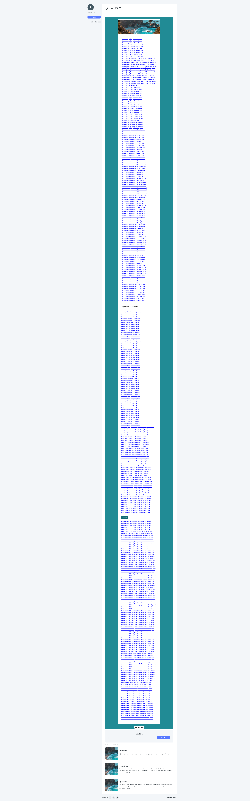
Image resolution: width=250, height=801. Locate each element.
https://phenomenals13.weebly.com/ (146, 543)
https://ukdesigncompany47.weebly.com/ (133, 170)
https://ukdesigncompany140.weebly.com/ (130, 320)
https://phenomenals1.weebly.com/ (144, 531)
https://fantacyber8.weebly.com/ (143, 477)
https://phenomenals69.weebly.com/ (129, 632)
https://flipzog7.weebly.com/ (141, 433)
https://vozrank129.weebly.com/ (143, 502)
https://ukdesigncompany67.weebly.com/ (130, 400)
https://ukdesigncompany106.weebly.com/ (130, 342)
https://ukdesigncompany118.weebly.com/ (130, 423)
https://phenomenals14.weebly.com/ (129, 545)
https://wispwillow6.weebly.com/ (144, 686)
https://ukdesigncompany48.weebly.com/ (133, 172)
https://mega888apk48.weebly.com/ (132, 91)
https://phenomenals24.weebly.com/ (129, 554)
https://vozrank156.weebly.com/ (128, 527)
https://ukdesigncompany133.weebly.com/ (130, 365)
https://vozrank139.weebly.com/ (143, 512)
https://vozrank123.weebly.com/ (143, 496)
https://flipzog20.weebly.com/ (128, 446)
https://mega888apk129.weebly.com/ (132, 124)
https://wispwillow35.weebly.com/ (129, 715)
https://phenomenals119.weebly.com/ (129, 680)
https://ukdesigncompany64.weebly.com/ (130, 326)
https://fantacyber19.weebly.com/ (128, 489)
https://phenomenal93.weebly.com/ (129, 655)
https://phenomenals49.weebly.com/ (129, 593)
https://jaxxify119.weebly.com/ (147, 60)
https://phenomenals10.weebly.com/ (129, 541)
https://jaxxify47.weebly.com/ (147, 68)
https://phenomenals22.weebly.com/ (129, 552)
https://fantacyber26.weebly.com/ (144, 491)
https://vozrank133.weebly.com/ (143, 506)
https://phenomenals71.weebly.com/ (129, 634)
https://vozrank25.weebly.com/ (128, 475)
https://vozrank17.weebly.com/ (142, 462)
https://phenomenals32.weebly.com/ (129, 572)
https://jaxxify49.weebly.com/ (147, 70)
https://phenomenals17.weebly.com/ (146, 547)
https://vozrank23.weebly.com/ (128, 473)
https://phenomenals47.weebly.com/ (129, 591)
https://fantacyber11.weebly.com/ (128, 481)
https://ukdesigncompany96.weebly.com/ (133, 197)
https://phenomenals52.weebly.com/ (146, 614)
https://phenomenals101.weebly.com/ (129, 663)
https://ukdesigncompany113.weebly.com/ (133, 288)
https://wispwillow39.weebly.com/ (129, 719)
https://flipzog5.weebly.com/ (141, 431)
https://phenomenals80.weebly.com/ (146, 641)
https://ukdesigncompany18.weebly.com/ (133, 221)
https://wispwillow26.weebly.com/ (145, 705)
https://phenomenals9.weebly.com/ (145, 539)
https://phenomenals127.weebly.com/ (147, 566)
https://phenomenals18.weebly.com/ (129, 548)
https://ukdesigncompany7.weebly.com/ (133, 141)
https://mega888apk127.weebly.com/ (132, 120)
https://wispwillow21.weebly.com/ (129, 701)
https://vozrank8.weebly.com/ (128, 454)
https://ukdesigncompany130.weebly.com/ (134, 244)
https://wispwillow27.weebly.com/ (129, 707)
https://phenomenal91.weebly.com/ (129, 653)
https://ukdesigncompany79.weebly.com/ (133, 259)
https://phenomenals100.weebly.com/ (146, 661)
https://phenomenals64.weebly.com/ (146, 626)
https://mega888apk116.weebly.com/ (132, 46)
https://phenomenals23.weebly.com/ (146, 552)
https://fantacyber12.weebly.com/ (144, 481)
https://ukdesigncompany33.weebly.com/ (130, 355)
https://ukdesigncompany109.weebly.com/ (130, 347)
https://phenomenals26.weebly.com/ (146, 560)
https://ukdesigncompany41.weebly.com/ (130, 380)
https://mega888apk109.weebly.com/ (132, 116)
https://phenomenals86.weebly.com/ (146, 647)
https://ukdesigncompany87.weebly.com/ (133, 277)
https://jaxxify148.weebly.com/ (147, 64)
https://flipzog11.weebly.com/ (142, 436)
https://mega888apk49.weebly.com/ (132, 93)
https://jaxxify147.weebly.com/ (130, 64)
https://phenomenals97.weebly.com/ (129, 659)
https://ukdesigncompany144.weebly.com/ (130, 396)
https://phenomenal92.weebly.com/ (145, 653)
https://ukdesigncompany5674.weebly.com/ (134, 191)
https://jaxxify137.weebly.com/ (130, 83)
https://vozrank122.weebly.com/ (128, 496)
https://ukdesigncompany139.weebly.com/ (130, 318)
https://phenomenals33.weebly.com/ (146, 572)
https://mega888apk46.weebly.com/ (132, 87)
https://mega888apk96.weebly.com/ (132, 106)
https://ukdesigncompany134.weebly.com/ (130, 367)
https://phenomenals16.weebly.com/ (129, 547)
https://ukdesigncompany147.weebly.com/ (134, 180)
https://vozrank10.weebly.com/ (128, 456)
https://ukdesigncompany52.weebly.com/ (133, 248)
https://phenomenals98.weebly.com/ (146, 659)
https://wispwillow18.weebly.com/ (145, 697)
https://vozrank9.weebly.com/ (141, 454)
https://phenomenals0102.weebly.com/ (147, 663)
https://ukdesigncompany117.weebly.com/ (130, 421)
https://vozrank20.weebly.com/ (128, 465)
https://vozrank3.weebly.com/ (141, 448)
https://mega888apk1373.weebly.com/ (132, 56)
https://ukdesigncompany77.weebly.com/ (133, 255)
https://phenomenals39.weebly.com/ (129, 583)
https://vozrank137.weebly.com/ (143, 510)
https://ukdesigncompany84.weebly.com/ (130, 338)
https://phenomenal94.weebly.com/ (145, 655)
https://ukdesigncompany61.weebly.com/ (130, 378)
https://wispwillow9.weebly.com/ (128, 690)
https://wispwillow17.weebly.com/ (129, 697)
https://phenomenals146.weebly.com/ (129, 595)
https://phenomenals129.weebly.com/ (147, 568)
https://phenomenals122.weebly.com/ (147, 556)
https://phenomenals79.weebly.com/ (129, 641)
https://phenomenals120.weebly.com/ (147, 680)
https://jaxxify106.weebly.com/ (130, 77)
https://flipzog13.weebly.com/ (142, 438)
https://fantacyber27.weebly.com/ (128, 493)
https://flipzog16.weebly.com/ (128, 442)
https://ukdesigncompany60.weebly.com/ (130, 376)
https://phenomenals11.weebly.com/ (146, 541)
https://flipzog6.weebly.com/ (127, 433)
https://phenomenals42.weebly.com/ (129, 601)
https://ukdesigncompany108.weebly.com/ (130, 345)
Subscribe (94, 17)
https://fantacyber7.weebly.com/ (128, 477)
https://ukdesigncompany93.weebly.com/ (130, 413)
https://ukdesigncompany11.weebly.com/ (133, 207)
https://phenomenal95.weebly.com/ (129, 657)
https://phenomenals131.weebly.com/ (129, 576)
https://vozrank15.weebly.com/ (142, 460)
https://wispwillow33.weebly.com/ (129, 713)
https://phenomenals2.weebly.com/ (129, 533)
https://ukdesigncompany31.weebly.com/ (130, 351)
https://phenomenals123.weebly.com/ (129, 558)
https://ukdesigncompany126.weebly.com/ (134, 236)
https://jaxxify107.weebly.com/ (147, 77)
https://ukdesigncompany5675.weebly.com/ (134, 193)
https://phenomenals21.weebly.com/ (146, 550)
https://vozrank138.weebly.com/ (128, 512)
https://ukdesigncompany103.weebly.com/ (134, 269)
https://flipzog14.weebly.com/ (128, 440)
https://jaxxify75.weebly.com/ (147, 75)
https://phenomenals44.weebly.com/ (129, 603)
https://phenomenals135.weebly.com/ (129, 579)
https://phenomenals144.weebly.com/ (147, 606)
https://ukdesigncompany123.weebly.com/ (134, 163)
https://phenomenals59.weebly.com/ (129, 622)
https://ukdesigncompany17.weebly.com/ (133, 219)
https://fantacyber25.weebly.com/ (128, 491)
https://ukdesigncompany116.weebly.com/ (130, 419)
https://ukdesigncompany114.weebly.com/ (133, 290)
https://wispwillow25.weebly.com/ (129, 705)
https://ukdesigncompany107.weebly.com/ (130, 343)
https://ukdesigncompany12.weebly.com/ (133, 209)
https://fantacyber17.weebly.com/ (128, 487)
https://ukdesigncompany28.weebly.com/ (133, 230)
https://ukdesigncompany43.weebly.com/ (130, 384)
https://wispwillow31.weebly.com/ (129, 711)
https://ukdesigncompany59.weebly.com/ (130, 374)
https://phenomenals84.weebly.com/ (146, 645)
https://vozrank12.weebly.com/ (128, 458)
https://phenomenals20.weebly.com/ (129, 550)
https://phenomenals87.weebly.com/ (129, 649)
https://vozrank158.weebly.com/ (128, 529)
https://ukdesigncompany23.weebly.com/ (133, 153)
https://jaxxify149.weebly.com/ (130, 66)
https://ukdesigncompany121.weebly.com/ (133, 159)
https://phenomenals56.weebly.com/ (146, 618)
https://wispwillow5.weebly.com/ (128, 686)
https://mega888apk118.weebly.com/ (132, 50)
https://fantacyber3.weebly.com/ (143, 467)
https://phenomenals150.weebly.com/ (129, 599)
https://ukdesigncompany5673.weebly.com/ (134, 190)
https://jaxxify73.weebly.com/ (147, 74)
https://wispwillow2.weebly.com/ (144, 682)
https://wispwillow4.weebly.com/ (144, 684)
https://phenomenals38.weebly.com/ (146, 581)
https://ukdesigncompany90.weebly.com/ (133, 283)
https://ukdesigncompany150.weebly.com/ (134, 186)
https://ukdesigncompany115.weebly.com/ (133, 292)
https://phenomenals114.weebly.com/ (147, 674)
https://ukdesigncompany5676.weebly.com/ (134, 195)
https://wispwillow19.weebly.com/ (129, 699)
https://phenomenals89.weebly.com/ (129, 651)
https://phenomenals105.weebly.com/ (129, 666)
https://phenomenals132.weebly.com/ (147, 576)
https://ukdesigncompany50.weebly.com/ (133, 176)
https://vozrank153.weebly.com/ (143, 523)
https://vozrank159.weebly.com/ (143, 529)
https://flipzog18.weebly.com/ (128, 444)
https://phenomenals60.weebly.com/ (146, 622)
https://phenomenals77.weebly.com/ (129, 639)
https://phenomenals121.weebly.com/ (129, 556)
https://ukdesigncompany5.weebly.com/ (133, 137)
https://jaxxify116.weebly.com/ (130, 58)
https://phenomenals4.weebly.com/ (129, 535)
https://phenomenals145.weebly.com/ (129, 608)
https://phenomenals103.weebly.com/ (129, 665)
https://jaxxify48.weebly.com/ (130, 70)
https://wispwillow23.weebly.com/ (129, 703)
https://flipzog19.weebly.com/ (142, 444)
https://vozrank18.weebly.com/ (128, 463)
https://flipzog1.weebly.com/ (147, 427)
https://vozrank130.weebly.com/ (128, 504)
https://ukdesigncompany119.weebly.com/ (130, 425)
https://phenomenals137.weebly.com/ (147, 585)
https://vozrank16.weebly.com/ (128, 462)
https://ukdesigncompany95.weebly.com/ (130, 417)
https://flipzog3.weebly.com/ (141, 429)
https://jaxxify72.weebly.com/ (130, 74)
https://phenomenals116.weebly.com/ (147, 676)
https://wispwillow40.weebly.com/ (145, 719)
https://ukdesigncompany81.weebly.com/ (133, 263)
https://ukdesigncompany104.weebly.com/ (134, 271)
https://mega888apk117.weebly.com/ (132, 48)
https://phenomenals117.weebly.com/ (129, 678)
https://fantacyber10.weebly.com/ (143, 479)
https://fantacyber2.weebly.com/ (128, 467)
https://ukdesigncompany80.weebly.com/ (133, 261)
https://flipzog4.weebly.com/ (127, 431)
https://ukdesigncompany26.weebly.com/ (133, 226)
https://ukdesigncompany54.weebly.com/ (133, 251)
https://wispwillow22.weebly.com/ (145, 701)
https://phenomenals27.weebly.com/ (129, 562)
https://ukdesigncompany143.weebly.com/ (130, 394)
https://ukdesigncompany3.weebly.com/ (133, 133)
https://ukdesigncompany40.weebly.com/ (130, 311)
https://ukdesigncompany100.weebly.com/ (134, 205)
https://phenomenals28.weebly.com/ (146, 562)
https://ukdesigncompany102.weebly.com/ (134, 267)
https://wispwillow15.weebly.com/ (129, 696)
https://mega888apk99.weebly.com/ (132, 112)
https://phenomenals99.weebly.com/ (129, 661)
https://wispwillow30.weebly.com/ (145, 709)
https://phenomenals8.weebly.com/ (129, 539)
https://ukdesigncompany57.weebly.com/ (130, 371)
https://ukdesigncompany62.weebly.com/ (130, 322)
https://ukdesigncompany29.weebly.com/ (133, 232)
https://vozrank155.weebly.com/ (143, 525)
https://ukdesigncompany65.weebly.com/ (130, 328)
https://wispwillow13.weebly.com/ (129, 694)
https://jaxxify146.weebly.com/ (147, 62)
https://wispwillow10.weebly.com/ (144, 690)
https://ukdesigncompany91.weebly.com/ (130, 409)
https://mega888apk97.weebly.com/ (132, 108)
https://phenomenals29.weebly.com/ (129, 564)
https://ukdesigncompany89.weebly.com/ (133, 281)
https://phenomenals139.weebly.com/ (147, 587)
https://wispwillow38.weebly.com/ (145, 717)
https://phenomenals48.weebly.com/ (146, 591)
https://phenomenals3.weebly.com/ (145, 533)
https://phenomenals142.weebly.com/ (147, 605)
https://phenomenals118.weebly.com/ (147, 678)
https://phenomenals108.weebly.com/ (147, 668)
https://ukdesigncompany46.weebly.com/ (133, 168)
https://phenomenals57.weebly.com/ (129, 620)
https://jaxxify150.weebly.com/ (147, 66)
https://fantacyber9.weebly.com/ (128, 479)
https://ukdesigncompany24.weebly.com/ (133, 155)
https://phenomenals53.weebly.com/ (129, 616)
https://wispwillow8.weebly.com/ (144, 688)
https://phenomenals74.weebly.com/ (146, 636)
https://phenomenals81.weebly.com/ (129, 643)
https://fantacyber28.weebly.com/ (144, 493)
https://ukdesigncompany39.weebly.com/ (133, 300)
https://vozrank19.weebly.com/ (142, 463)
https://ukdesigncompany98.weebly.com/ (133, 201)
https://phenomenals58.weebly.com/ (146, 620)
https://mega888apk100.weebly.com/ (132, 114)
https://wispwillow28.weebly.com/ (145, 707)
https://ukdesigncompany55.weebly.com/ (133, 253)
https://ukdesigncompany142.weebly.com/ (130, 392)
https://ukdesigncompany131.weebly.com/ (130, 361)
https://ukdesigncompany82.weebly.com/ (130, 334)
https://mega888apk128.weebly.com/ (132, 122)
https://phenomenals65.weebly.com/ (129, 628)
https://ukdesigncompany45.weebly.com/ (130, 388)
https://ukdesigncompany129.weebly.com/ (134, 242)
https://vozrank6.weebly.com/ (128, 452)
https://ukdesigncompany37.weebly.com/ (133, 296)
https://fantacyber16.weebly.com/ (144, 485)
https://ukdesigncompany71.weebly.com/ (130, 407)
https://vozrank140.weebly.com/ (128, 521)
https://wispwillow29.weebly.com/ (129, 709)
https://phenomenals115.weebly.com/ (129, 676)
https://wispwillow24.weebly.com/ (145, 703)
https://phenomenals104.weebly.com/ (147, 665)
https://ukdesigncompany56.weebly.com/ (133, 130)
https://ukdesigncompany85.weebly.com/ (130, 340)
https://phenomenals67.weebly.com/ (129, 630)
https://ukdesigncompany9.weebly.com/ (133, 145)
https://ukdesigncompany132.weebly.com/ (130, 363)
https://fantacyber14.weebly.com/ (144, 483)
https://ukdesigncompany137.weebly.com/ (130, 314)
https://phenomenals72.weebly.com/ (146, 634)
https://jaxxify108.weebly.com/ (130, 79)
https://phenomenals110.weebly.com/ (147, 670)
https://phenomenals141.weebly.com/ (129, 605)
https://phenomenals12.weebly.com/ (129, 543)
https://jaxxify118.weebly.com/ (130, 60)
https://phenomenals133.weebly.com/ (129, 577)
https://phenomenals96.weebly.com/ (145, 657)
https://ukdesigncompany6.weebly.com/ (133, 139)
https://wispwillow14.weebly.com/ (145, 694)
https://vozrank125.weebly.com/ (143, 498)
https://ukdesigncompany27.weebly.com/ (133, 228)
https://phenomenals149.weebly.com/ (147, 597)
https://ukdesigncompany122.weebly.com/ (134, 161)
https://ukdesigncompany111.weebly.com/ (133, 284)
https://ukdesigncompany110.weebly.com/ (130, 349)
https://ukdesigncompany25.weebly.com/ (133, 157)
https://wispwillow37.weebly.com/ (129, 717)
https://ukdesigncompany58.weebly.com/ (130, 373)
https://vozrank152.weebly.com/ (128, 523)
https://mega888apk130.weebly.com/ (132, 126)
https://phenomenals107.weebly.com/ (129, 668)
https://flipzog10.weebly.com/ (128, 436)
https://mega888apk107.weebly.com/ (132, 44)
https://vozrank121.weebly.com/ (143, 494)
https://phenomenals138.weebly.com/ (129, 587)
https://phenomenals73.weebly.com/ (129, 636)
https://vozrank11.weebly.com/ (142, 456)
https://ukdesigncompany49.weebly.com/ (133, 174)
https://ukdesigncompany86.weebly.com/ (133, 275)
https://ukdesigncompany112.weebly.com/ (133, 286)
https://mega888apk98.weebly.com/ (132, 110)
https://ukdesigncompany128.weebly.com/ (134, 240)
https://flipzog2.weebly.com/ (127, 429)
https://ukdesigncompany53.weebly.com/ (133, 250)
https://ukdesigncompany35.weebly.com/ (130, 359)
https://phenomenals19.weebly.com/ (146, 548)
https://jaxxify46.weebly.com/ (130, 68)
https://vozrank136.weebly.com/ (128, 510)
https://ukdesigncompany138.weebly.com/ (130, 316)
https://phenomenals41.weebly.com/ (146, 599)
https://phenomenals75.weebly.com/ (129, 637)
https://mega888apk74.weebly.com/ (132, 103)
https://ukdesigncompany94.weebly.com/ (130, 415)
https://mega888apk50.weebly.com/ (132, 95)
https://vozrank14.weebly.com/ (128, 460)
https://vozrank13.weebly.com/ (142, 458)
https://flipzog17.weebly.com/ (142, 442)
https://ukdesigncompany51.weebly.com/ (133, 246)
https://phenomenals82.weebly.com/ (146, 643)
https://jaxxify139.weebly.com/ (130, 85)
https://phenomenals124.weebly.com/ (147, 558)
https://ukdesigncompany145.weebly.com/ (130, 398)
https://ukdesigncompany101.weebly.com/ (133, 265)
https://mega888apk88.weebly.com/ (132, 39)
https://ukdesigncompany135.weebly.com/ (130, 369)
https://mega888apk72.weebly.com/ (132, 99)
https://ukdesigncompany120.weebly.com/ (130, 427)
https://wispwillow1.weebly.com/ (128, 682)
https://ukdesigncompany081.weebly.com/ (130, 332)
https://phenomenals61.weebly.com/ (129, 624)
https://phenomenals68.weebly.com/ (146, 630)
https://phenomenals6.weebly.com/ (129, 537)
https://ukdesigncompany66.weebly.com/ (130, 330)
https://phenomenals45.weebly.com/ (146, 603)
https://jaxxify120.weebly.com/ (130, 62)
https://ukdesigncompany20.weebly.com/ (133, 224)
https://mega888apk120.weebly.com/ (132, 54)
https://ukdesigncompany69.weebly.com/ (130, 403)
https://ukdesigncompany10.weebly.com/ (133, 147)
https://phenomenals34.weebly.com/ (129, 574)
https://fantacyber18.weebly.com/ (144, 487)
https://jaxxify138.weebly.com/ (147, 83)
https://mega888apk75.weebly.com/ (132, 104)
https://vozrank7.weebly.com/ (141, 452)
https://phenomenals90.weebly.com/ (146, 651)
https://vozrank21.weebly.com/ (128, 471)
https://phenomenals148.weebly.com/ (129, 597)
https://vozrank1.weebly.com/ (142, 446)
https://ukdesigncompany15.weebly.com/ (133, 215)
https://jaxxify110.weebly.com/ (130, 81)
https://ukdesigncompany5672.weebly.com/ (134, 188)
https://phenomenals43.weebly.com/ (146, 601)
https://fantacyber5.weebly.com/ (143, 469)
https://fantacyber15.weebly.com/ (128, 485)
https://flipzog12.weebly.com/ (128, 438)
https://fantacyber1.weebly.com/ (142, 465)
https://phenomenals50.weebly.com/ (146, 593)
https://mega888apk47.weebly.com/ (132, 89)
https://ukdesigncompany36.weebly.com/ (133, 294)
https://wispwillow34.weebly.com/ (145, 713)
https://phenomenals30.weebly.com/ (146, 564)
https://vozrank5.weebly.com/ (141, 450)
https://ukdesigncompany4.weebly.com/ (133, 135)
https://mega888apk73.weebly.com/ (132, 101)
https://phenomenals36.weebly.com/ (146, 579)
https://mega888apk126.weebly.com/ (132, 118)
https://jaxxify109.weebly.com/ (147, 79)
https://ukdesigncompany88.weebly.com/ (133, 279)
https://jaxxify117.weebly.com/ (147, 58)
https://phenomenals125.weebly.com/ (129, 560)
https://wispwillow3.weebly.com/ (128, 684)
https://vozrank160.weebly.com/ (128, 531)
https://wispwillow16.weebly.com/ (145, 696)
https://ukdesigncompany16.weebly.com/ (133, 217)
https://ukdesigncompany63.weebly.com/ (130, 324)
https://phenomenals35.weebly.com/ (146, 574)
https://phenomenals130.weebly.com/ (129, 570)
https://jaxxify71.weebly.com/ (147, 72)
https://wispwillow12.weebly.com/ (145, 692)
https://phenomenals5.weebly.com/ (145, 535)
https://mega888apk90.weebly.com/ (132, 43)
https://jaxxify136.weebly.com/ (147, 81)
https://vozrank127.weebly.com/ (143, 500)
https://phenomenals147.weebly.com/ (147, 595)
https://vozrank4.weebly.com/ (128, 450)
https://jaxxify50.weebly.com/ (130, 72)
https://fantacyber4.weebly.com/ (128, 469)
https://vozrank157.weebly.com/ (143, 527)
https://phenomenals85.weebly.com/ (129, 647)
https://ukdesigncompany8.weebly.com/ (133, 143)
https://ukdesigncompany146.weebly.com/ (134, 178)
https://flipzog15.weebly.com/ (142, 440)
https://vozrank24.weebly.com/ (142, 473)
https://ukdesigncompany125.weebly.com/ (134, 166)
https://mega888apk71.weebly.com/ (132, 97)
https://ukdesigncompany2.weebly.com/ (133, 132)
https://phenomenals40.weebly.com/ (146, 583)
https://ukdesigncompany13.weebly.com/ (133, 211)
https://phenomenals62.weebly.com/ (146, 624)
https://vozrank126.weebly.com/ (128, 500)
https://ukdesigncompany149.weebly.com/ (134, 184)
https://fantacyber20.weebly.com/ (144, 489)
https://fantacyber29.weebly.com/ (128, 494)
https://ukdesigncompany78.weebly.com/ (133, 257)
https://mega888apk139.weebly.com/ (132, 128)
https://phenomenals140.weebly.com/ (129, 589)
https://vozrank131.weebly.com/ (143, 504)
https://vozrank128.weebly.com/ (128, 502)
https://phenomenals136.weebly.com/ (129, 585)
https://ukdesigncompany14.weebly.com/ (133, 213)
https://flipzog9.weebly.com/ (141, 434)
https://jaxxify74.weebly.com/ (130, 75)
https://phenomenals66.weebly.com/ (146, 628)
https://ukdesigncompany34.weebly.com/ (130, 357)
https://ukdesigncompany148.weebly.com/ (134, 182)
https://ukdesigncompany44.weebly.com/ (130, 386)
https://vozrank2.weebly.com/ (128, 448)
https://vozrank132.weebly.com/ (128, 506)
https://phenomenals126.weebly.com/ (129, 566)
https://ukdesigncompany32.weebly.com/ (130, 353)
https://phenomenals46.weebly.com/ (146, 589)
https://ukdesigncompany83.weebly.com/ (130, 336)
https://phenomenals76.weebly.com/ (146, 637)
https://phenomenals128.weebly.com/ (129, 568)
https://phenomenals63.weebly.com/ (129, 626)
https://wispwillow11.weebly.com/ (129, 692)
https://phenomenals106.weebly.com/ (147, 666)
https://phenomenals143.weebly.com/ (129, 606)
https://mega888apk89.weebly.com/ (132, 41)
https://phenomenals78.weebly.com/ (146, 639)
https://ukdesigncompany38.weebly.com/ (133, 298)
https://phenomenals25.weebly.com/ (146, 554)
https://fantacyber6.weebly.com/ (142, 475)
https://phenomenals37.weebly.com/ (129, 581)
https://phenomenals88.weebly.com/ (146, 649)
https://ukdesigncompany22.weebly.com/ (133, 151)
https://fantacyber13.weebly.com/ (128, 483)
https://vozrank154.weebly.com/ (128, 525)
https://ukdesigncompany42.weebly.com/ (130, 382)
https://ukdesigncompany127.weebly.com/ (133, 238)
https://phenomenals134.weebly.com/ (147, 577)
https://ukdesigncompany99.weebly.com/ (133, 203)
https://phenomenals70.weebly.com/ (146, 632)
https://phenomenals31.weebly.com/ (146, 570)
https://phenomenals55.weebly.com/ (129, 618)
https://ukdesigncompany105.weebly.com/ (134, 273)
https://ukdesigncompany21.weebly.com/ (133, 149)
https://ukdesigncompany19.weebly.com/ (133, 223)
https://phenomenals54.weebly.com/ (146, 616)
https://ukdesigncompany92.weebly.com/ (130, 411)
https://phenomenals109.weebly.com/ (129, 670)
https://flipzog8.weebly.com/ (127, 434)
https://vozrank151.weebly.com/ (143, 521)
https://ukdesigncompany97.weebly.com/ (133, 199)
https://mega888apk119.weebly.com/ (132, 52)
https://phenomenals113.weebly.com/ (129, 674)
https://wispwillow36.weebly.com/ (145, 715)
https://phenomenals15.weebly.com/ (146, 545)
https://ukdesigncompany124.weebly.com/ (134, 164)
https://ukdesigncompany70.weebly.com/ (130, 405)
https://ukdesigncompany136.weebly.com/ (130, 313)
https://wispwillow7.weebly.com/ (128, 688)
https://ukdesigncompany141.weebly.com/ (130, 390)
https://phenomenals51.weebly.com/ (129, 614)
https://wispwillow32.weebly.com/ (145, 711)
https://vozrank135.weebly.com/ (143, 508)
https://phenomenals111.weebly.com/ (129, 672)
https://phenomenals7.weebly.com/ (145, 537)
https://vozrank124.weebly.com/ (128, 498)
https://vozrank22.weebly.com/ (142, 471)
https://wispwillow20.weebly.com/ (145, 699)
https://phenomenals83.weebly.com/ (129, 645)
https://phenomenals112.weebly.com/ (147, 672)
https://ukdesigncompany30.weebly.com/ (133, 234)
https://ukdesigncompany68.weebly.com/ (130, 402)
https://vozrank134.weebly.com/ (128, 508)
